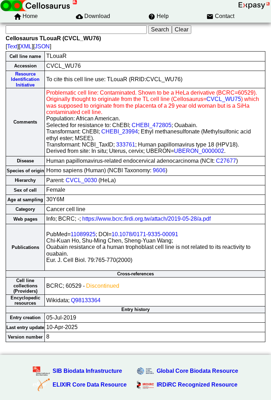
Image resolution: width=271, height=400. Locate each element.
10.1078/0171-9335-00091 (145, 234)
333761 (125, 145)
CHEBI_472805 (151, 125)
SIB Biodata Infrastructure (87, 371)
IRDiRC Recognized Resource (197, 385)
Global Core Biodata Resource (197, 371)
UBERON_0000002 (199, 151)
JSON (42, 46)
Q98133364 (86, 300)
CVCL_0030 (81, 180)
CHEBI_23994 (119, 132)
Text (12, 46)
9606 (159, 170)
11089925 (83, 234)
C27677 (226, 161)
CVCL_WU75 (223, 99)
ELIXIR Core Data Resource (90, 385)
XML (26, 46)
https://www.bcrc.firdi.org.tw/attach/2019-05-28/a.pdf (146, 219)
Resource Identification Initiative (25, 79)
